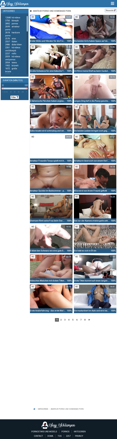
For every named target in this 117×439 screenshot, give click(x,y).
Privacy (79, 436)
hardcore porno (12, 34)
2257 (68, 436)
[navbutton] (112, 4)
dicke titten (13, 44)
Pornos (65, 431)
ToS (60, 436)
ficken (11, 41)
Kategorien (43, 409)
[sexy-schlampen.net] (14, 3)
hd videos (12, 17)
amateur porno (12, 28)
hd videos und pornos (12, 58)
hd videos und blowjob (12, 49)
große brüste (11, 70)
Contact (38, 436)
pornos (11, 23)
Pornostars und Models (44, 431)
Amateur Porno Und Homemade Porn (67, 409)
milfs (10, 53)
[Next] (89, 320)
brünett (11, 65)
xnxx (10, 38)
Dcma (50, 436)
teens (11, 62)
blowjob (12, 20)
